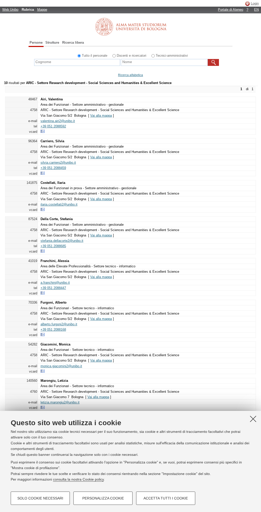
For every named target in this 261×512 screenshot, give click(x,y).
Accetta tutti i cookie (165, 498)
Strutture (52, 42)
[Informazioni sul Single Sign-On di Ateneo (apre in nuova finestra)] (247, 3)
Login (255, 3)
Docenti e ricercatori (131, 55)
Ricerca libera (73, 42)
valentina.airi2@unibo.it (58, 121)
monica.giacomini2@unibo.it (61, 366)
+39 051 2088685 (53, 246)
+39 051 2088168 (53, 329)
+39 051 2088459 (53, 168)
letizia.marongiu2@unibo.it (60, 402)
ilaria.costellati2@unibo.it (59, 204)
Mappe (42, 9)
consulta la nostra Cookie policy (78, 479)
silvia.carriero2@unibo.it (58, 162)
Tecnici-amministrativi (172, 55)
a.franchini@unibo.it (55, 282)
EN (256, 9)
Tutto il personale (94, 55)
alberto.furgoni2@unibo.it (59, 324)
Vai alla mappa (101, 115)
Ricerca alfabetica (130, 75)
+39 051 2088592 (53, 126)
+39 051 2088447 (53, 288)
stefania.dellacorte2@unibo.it (62, 241)
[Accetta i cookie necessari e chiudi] (253, 419)
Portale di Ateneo (230, 9)
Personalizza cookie (103, 498)
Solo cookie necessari (40, 498)
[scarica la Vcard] (43, 132)
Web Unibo (10, 9)
